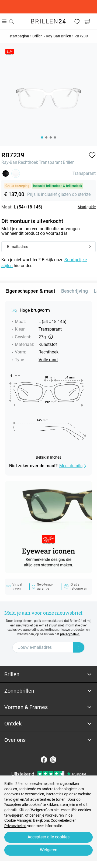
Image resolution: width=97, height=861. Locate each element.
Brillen (69, 162)
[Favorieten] (76, 21)
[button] (92, 155)
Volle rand (48, 359)
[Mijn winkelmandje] (87, 21)
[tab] (48, 674)
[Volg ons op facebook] (44, 759)
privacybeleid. (70, 634)
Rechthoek (28, 162)
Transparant (50, 162)
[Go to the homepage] (48, 21)
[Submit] (90, 247)
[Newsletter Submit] (79, 647)
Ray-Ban (9, 162)
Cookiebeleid (61, 820)
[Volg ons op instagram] (53, 759)
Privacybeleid (15, 826)
